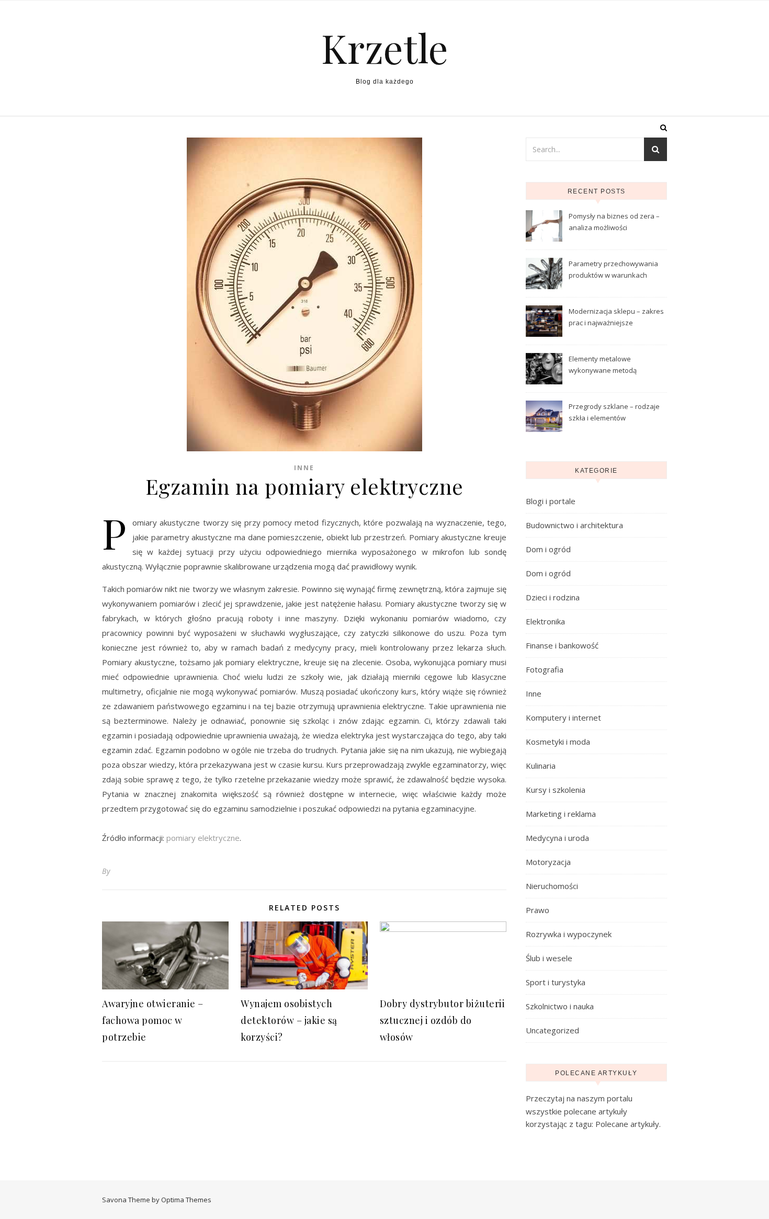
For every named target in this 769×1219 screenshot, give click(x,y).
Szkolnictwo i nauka (560, 1006)
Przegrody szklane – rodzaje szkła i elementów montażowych (614, 413)
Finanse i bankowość (562, 645)
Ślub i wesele (549, 958)
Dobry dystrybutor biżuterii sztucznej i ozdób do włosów (442, 1020)
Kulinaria (541, 765)
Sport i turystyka (555, 982)
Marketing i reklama (561, 813)
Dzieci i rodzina (553, 597)
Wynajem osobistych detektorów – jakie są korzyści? (289, 1020)
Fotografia (544, 669)
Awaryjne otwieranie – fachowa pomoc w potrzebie (152, 1020)
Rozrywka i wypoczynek (569, 934)
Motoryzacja (548, 862)
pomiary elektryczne (203, 838)
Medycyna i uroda (557, 838)
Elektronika (545, 621)
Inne (304, 467)
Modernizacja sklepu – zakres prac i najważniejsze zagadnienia (616, 317)
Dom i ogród (548, 549)
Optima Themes (186, 1199)
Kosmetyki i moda (558, 741)
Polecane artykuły (627, 1124)
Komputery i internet (563, 717)
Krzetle (384, 47)
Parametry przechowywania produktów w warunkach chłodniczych (613, 270)
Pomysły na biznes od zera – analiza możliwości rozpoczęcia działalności (614, 222)
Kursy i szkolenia (555, 789)
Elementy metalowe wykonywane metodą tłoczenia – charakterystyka (612, 365)
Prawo (537, 910)
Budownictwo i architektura (574, 525)
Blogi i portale (550, 501)
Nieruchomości (552, 886)
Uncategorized (552, 1030)
